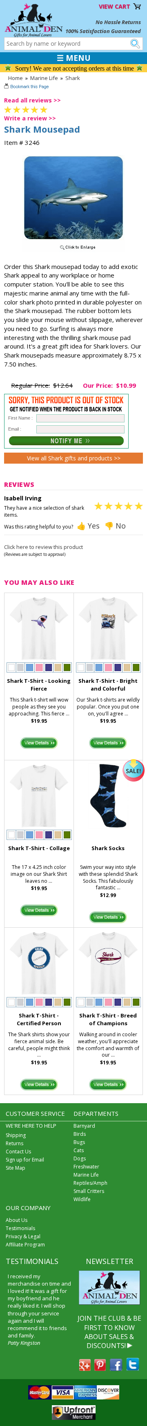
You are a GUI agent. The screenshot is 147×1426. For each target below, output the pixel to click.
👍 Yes (88, 526)
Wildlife (82, 1199)
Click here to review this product (43, 547)
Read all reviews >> (32, 100)
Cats (79, 1150)
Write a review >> (30, 118)
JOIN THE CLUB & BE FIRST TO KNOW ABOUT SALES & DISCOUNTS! (109, 1332)
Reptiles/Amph (90, 1182)
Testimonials (20, 1228)
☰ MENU (74, 58)
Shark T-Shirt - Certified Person (39, 1019)
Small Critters (89, 1191)
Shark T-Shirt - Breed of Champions (108, 1019)
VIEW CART (114, 6)
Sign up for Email (25, 1159)
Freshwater (86, 1166)
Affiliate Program (25, 1244)
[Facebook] (116, 1368)
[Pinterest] (100, 1368)
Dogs (80, 1158)
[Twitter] (132, 1368)
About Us (16, 1220)
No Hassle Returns (118, 22)
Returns (14, 1143)
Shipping (16, 1135)
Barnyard (84, 1125)
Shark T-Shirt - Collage (39, 848)
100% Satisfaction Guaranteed (103, 31)
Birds (80, 1134)
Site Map (15, 1167)
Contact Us (18, 1151)
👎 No (115, 526)
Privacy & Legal (23, 1236)
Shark (72, 78)
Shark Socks (108, 848)
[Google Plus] (85, 1368)
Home (15, 78)
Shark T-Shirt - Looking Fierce (39, 684)
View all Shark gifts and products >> (73, 458)
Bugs (79, 1142)
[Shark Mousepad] (73, 250)
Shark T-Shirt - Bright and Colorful (108, 684)
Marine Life (44, 78)
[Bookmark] (27, 87)
